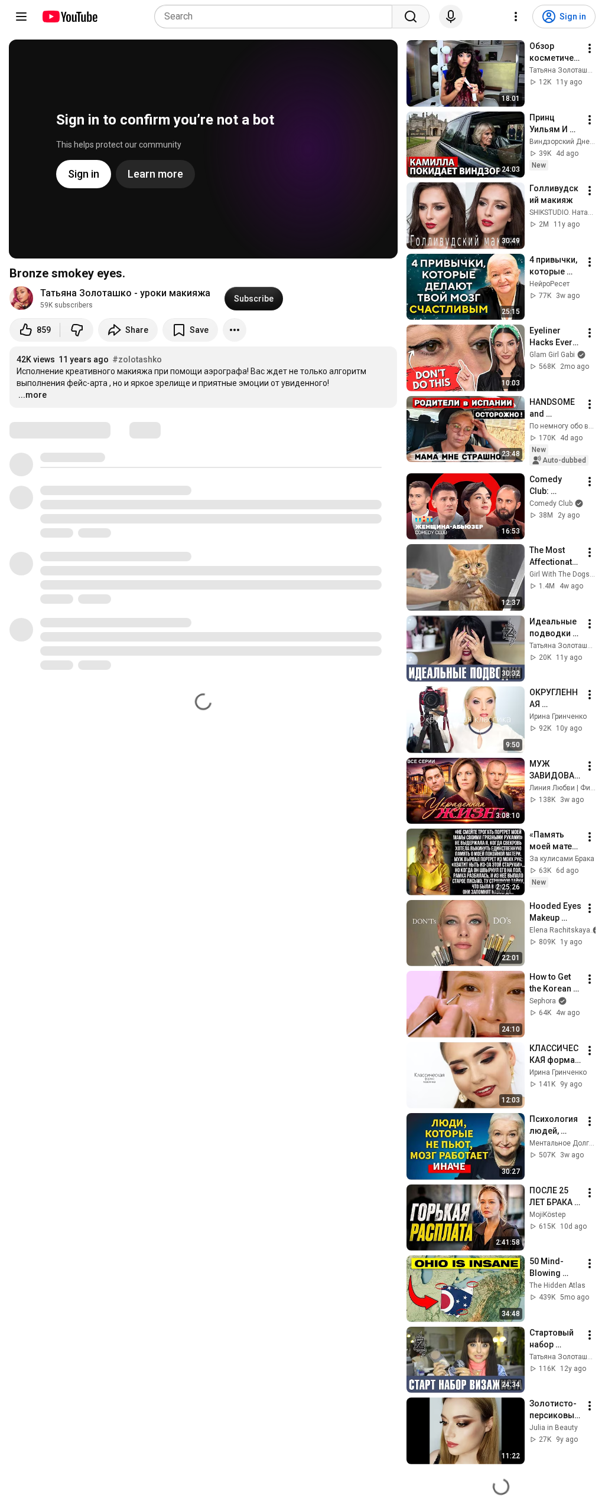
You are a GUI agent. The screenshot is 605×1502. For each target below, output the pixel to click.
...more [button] (32, 395)
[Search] (411, 16)
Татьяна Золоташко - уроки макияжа (125, 293)
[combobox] (276, 16)
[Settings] (516, 16)
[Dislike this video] (76, 330)
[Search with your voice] (451, 16)
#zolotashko (137, 359)
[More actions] (234, 330)
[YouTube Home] (69, 16)
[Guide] (21, 16)
